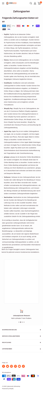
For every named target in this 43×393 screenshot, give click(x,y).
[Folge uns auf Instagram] (11, 366)
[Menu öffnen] (3, 3)
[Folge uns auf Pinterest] (15, 366)
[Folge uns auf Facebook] (3, 366)
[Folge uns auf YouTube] (19, 366)
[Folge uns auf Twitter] (7, 366)
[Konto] (35, 3)
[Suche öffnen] (31, 3)
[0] (39, 3)
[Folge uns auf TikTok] (23, 366)
